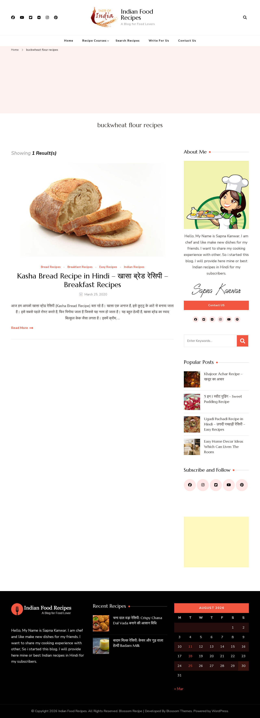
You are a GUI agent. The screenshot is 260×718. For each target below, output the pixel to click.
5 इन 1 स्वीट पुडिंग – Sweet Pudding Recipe (223, 399)
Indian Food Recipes (137, 14)
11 (190, 646)
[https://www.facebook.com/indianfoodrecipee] (190, 485)
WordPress (220, 711)
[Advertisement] (130, 83)
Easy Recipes (108, 267)
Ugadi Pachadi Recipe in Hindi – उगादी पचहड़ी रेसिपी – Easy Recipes (224, 424)
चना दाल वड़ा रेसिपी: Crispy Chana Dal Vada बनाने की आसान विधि (137, 620)
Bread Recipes (51, 267)
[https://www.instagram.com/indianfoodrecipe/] (203, 485)
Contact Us (187, 41)
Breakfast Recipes (79, 267)
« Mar (178, 688)
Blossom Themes (179, 711)
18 (190, 656)
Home (68, 41)
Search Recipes (128, 41)
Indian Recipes (134, 267)
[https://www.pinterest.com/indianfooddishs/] (242, 485)
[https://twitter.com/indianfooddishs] (216, 485)
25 (190, 666)
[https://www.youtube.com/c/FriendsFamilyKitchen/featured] (229, 485)
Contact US (216, 305)
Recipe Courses (94, 41)
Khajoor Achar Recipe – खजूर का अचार (223, 376)
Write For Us (159, 41)
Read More (19, 328)
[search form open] (245, 17)
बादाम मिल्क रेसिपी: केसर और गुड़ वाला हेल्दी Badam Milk (138, 643)
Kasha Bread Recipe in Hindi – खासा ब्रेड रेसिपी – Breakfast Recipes (92, 280)
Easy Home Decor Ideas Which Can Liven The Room (223, 446)
